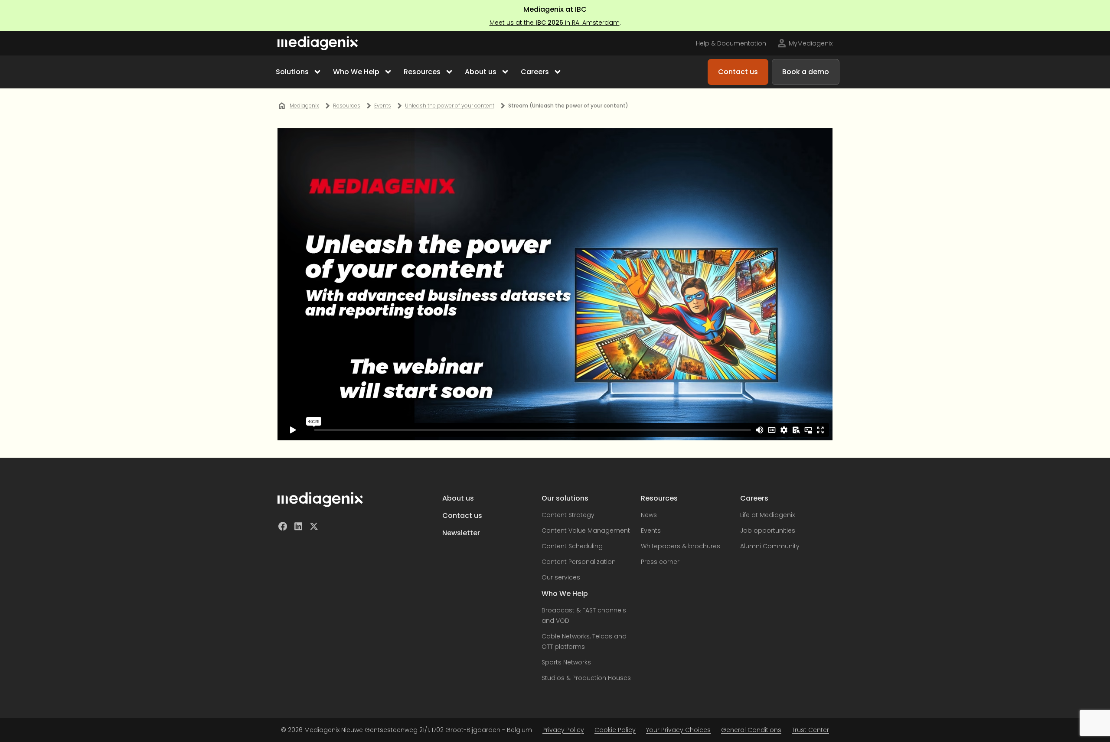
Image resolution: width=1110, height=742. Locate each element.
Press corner (660, 561)
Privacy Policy (563, 730)
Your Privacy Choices (678, 730)
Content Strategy (568, 515)
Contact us (462, 516)
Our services (561, 577)
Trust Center (810, 730)
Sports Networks (566, 662)
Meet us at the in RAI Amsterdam (555, 22)
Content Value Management (586, 530)
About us (458, 498)
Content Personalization (579, 561)
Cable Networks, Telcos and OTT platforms (584, 641)
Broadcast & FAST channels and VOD (584, 615)
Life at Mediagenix (767, 515)
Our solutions (565, 498)
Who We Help (565, 594)
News (649, 515)
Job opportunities (767, 530)
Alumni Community (770, 546)
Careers (754, 498)
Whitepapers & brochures (680, 546)
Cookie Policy (615, 730)
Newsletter (461, 533)
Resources (659, 498)
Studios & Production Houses (586, 678)
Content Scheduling (572, 546)
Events (651, 530)
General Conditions (751, 730)
